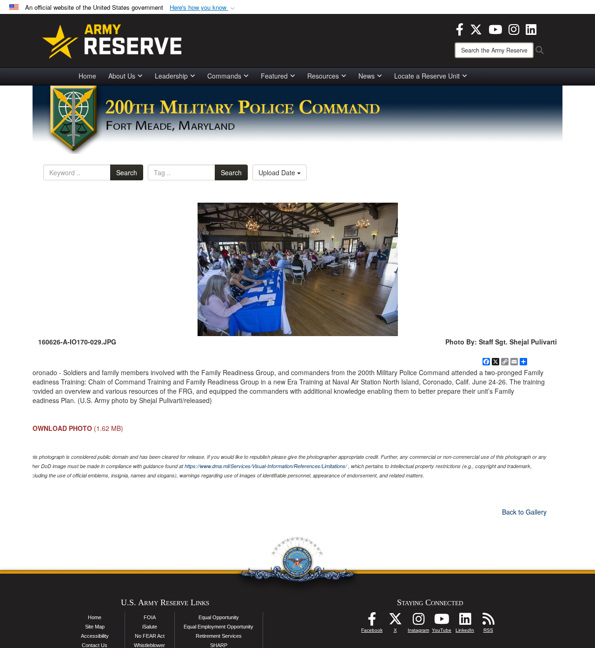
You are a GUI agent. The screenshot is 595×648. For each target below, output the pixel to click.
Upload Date (277, 172)
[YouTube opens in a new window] (495, 28)
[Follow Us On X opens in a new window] (395, 621)
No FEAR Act (150, 636)
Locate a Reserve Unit (427, 75)
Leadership (171, 75)
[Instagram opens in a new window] (514, 28)
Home (87, 75)
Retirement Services (219, 636)
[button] (203, 8)
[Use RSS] (488, 621)
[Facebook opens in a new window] (459, 28)
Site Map (95, 626)
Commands (224, 75)
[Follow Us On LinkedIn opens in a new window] (464, 621)
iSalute (149, 626)
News (366, 75)
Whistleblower (149, 645)
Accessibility (95, 636)
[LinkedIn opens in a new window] (531, 28)
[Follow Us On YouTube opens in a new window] (441, 621)
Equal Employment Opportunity (218, 626)
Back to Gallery (524, 511)
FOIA (150, 617)
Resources (323, 75)
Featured (274, 75)
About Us (121, 75)
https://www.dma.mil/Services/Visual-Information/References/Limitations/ (266, 466)
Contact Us (94, 645)
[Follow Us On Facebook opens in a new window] (371, 621)
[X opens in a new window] (476, 28)
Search (126, 172)
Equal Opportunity (218, 617)
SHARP (218, 645)
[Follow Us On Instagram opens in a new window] (418, 621)
